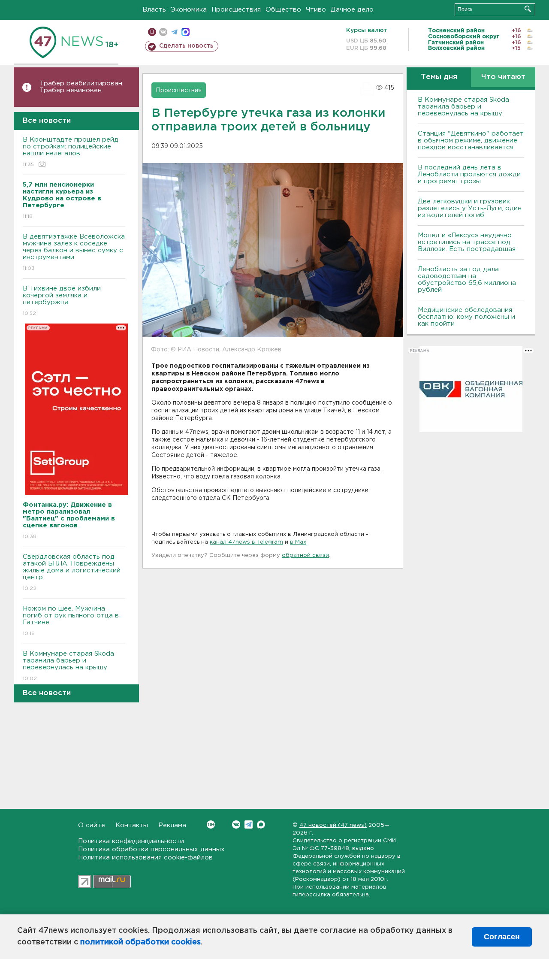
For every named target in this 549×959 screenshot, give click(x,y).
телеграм (174, 32)
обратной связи (305, 555)
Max (261, 824)
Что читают (503, 77)
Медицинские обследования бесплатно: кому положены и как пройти (466, 317)
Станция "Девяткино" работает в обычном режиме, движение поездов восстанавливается (471, 140)
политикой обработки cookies (140, 942)
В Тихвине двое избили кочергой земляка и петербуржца (62, 301)
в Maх (298, 542)
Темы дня (439, 77)
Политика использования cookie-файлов (145, 857)
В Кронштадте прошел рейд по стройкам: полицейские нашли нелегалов (70, 152)
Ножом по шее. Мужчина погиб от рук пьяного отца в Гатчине (71, 621)
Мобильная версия (152, 32)
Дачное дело (352, 9)
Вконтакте (236, 824)
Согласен (502, 936)
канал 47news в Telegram (246, 542)
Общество (283, 9)
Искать (528, 9)
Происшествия (236, 9)
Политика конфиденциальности (131, 841)
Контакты (131, 825)
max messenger (185, 32)
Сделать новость (186, 45)
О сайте (91, 825)
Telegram (248, 824)
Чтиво (316, 9)
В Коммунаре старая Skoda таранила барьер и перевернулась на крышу (68, 666)
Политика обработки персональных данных (151, 849)
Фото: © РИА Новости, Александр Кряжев (216, 349)
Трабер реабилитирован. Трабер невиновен (81, 87)
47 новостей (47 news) (333, 825)
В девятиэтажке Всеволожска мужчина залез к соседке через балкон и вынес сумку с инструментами (74, 252)
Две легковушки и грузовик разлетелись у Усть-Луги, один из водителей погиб (470, 208)
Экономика (189, 9)
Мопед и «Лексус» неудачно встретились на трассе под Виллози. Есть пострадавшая (467, 242)
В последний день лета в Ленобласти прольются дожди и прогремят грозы (469, 174)
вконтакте (163, 32)
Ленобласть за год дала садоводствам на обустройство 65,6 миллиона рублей (467, 279)
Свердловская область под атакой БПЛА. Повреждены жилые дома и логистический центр (72, 572)
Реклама (172, 825)
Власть (154, 9)
